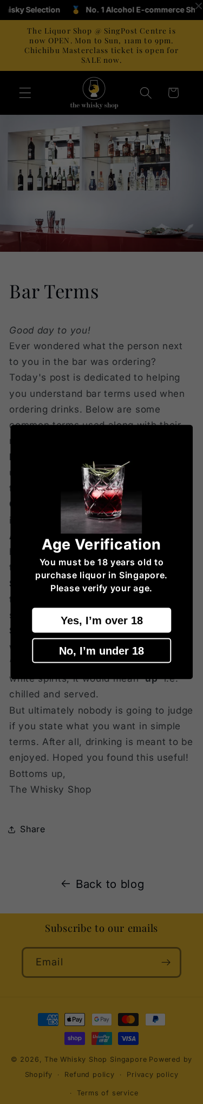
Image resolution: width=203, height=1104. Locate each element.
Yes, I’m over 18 (102, 620)
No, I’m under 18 (101, 651)
